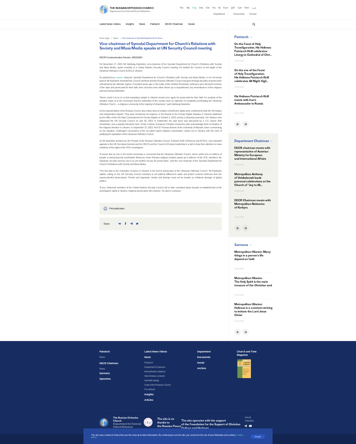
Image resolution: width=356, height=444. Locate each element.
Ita (219, 8)
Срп (240, 8)
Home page (104, 38)
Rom (246, 8)
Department (219, 14)
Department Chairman (154, 367)
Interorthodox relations (154, 371)
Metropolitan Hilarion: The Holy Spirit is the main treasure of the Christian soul (253, 281)
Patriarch (155, 24)
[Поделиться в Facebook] (125, 224)
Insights (130, 24)
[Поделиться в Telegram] (131, 224)
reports (119, 77)
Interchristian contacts (154, 376)
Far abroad (149, 389)
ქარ (233, 8)
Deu (201, 8)
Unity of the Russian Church (157, 385)
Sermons (104, 373)
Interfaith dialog (151, 380)
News (142, 24)
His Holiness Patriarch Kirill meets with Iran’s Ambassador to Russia (251, 99)
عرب (254, 8)
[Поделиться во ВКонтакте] (120, 224)
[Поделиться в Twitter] (137, 224)
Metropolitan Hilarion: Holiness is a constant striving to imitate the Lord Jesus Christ (253, 309)
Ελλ (208, 8)
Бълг (225, 8)
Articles (148, 400)
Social (191, 24)
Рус (182, 8)
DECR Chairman (174, 24)
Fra (214, 8)
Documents (239, 14)
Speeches (105, 378)
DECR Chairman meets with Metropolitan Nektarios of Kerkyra (252, 203)
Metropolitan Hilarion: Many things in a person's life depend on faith (252, 255)
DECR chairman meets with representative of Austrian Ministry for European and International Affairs (252, 153)
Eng (194, 8)
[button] (237, 124)
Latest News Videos (110, 24)
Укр (188, 8)
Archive (253, 14)
